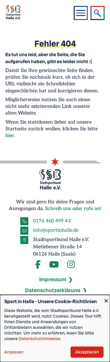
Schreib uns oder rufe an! (73, 208)
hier (9, 135)
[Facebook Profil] (38, 265)
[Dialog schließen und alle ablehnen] (106, 298)
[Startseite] (16, 13)
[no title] (54, 265)
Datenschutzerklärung (52, 290)
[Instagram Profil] (71, 265)
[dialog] (55, 328)
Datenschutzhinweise (39, 338)
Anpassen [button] (13, 352)
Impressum (52, 279)
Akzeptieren (87, 352)
